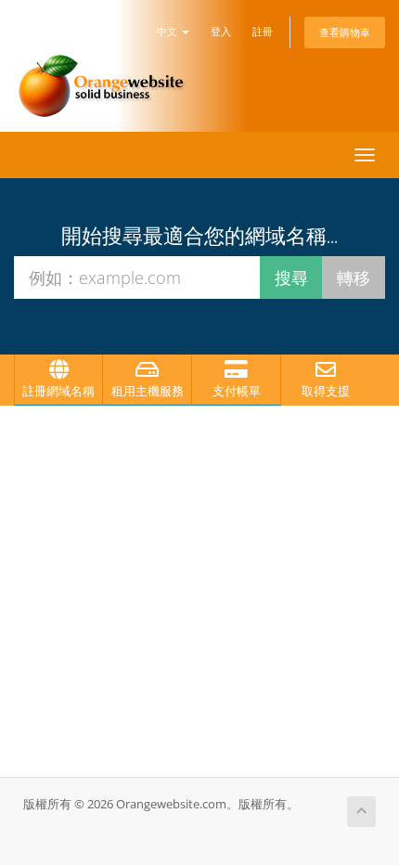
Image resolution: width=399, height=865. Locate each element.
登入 (221, 31)
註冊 (262, 31)
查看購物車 (344, 32)
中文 (168, 31)
